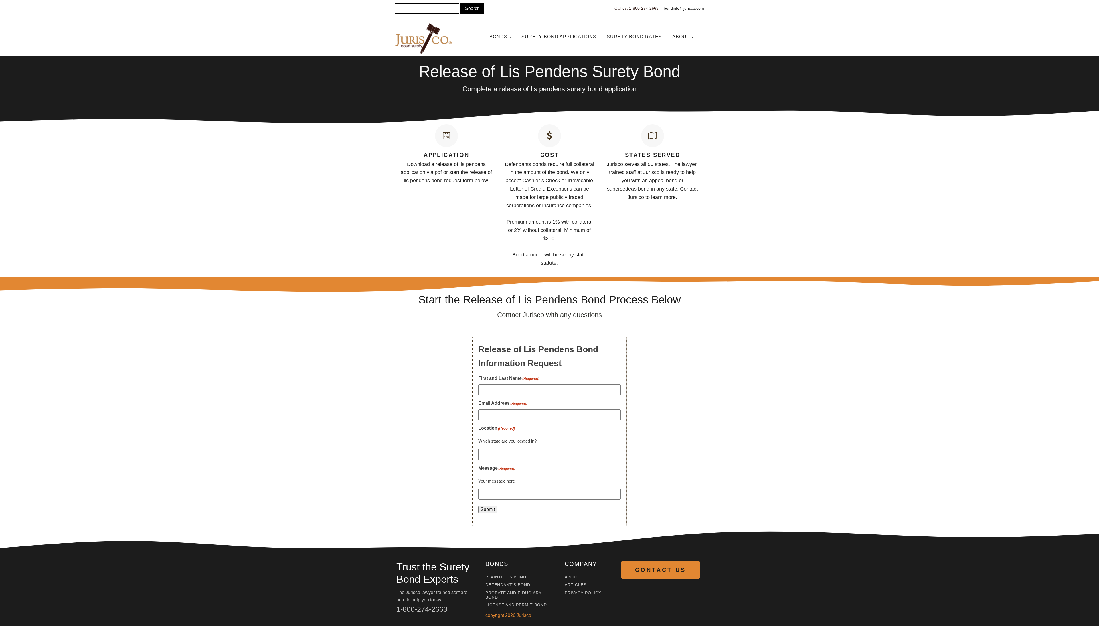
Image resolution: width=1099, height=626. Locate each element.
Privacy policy (583, 593)
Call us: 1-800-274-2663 (636, 8)
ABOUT (572, 577)
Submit (488, 509)
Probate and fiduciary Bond (513, 595)
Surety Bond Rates (634, 36)
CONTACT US (660, 570)
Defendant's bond (507, 585)
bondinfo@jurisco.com (684, 8)
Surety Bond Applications (558, 36)
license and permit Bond (516, 605)
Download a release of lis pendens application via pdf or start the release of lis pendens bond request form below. (446, 172)
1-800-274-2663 (421, 609)
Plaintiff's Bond (505, 577)
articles (575, 585)
